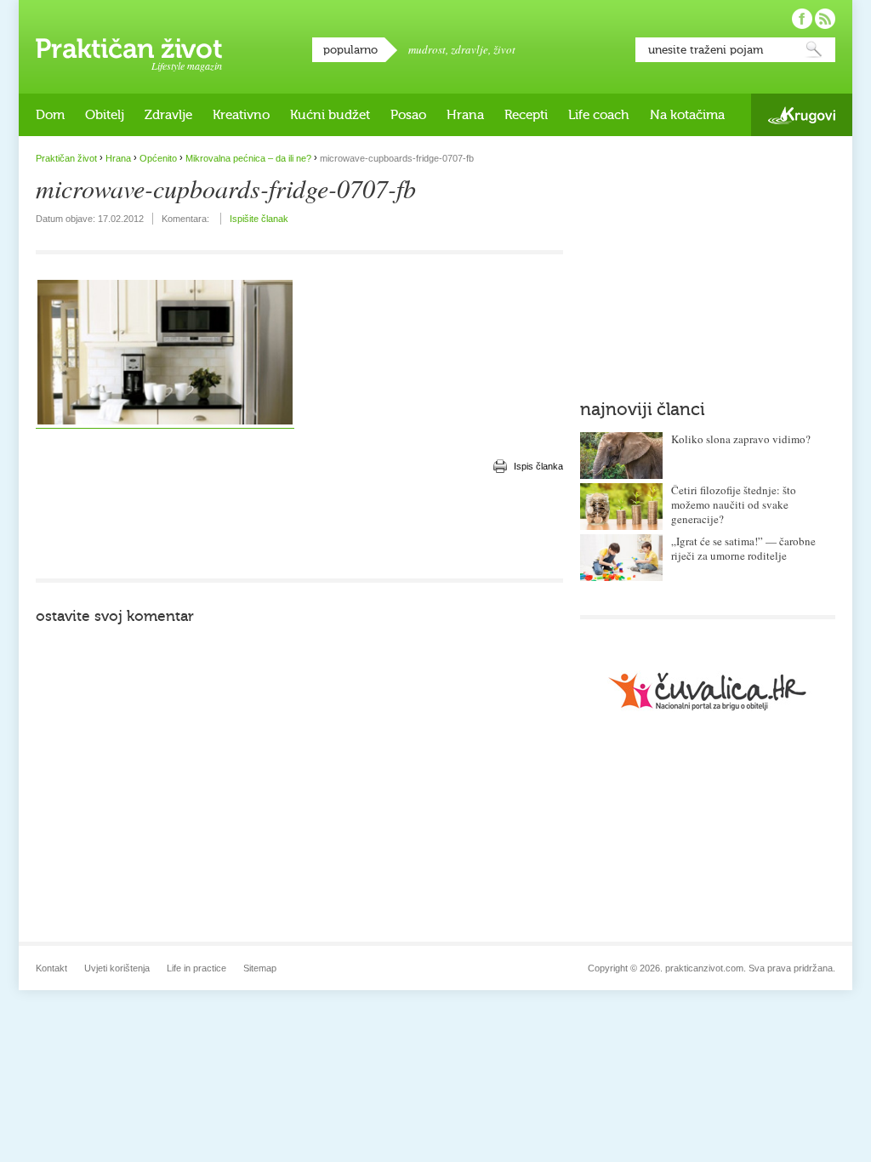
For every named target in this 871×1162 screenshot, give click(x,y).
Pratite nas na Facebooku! (802, 19)
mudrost (427, 49)
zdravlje (469, 49)
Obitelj (104, 114)
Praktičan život (129, 48)
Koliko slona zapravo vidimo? (741, 439)
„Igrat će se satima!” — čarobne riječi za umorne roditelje (743, 548)
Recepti (526, 114)
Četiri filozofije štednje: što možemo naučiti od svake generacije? (733, 504)
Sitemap (259, 968)
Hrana (465, 114)
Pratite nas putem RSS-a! (825, 19)
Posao (408, 114)
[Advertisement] (299, 527)
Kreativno (241, 114)
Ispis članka (538, 466)
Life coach (598, 114)
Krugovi (801, 115)
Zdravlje (168, 114)
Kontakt (51, 968)
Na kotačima (687, 114)
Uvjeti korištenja (117, 968)
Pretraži (814, 49)
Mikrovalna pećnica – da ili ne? (248, 158)
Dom (50, 114)
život (504, 49)
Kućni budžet (330, 114)
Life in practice (196, 968)
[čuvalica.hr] (707, 691)
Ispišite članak (259, 219)
